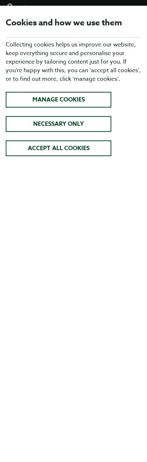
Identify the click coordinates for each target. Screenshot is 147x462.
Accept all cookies (59, 148)
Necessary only (58, 124)
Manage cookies (58, 99)
